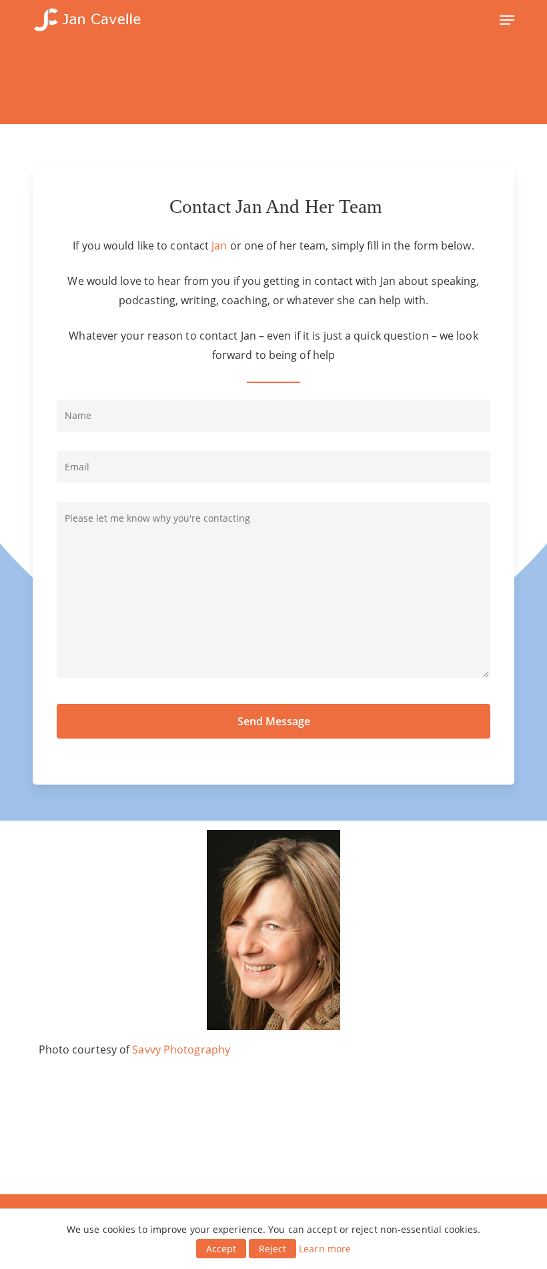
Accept (221, 1248)
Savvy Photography (181, 1049)
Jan (219, 245)
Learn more (325, 1248)
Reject (272, 1248)
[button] (507, 20)
